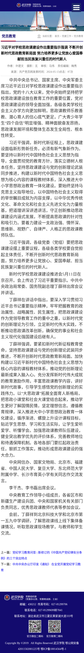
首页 (57, 36)
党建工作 (66, 36)
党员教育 (78, 36)
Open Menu (76, 7)
